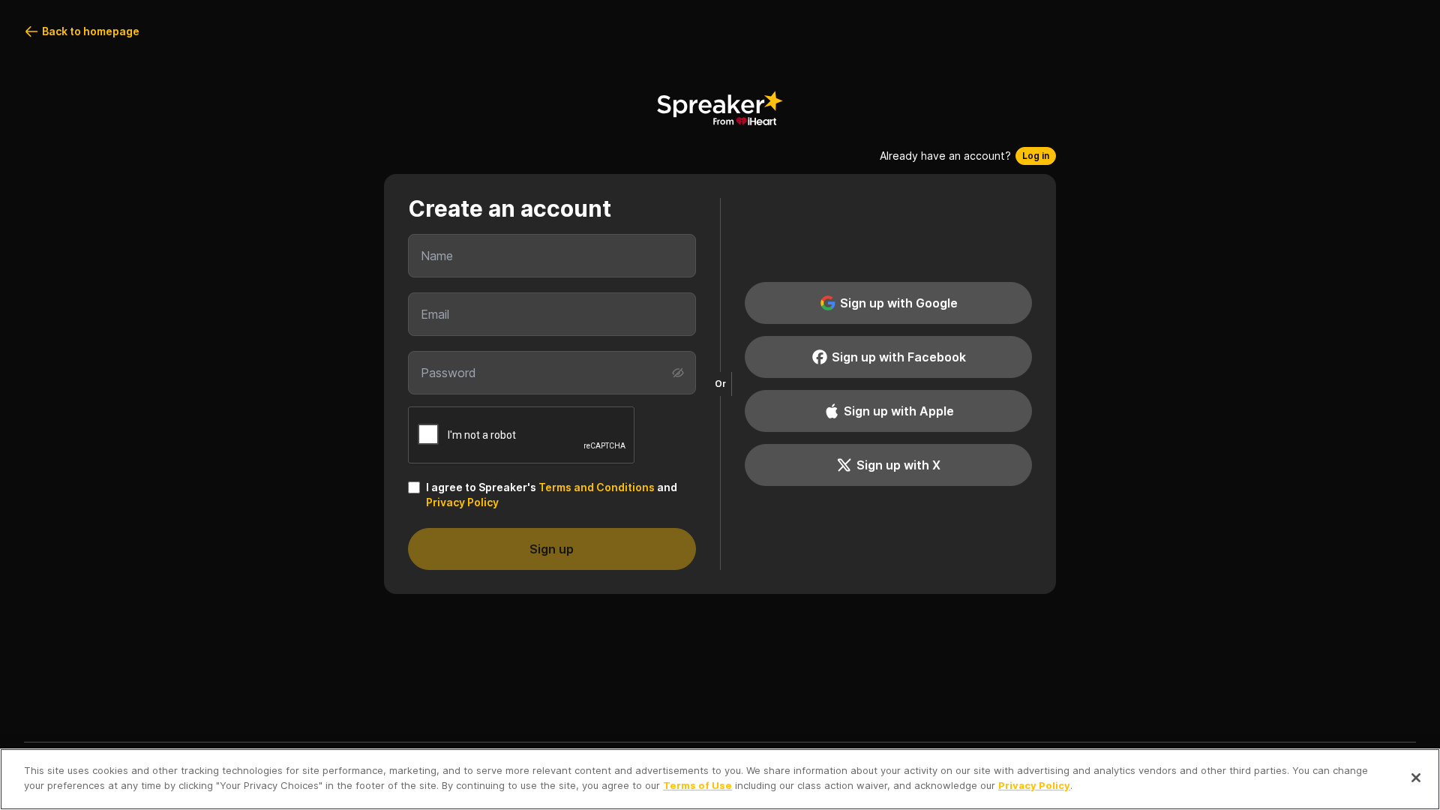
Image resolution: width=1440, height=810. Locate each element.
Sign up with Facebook (899, 357)
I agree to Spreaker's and (551, 494)
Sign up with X (898, 465)
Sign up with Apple (899, 411)
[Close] (1416, 777)
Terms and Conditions (596, 487)
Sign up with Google (899, 303)
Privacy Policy (462, 502)
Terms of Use (697, 784)
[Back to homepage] (720, 108)
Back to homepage (91, 31)
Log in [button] (1035, 155)
